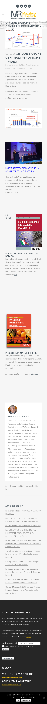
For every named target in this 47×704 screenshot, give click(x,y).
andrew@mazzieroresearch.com (11, 685)
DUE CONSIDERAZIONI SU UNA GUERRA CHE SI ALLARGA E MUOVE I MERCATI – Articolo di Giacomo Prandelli (23, 544)
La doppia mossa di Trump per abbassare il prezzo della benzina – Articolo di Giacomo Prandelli (22, 572)
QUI (15, 275)
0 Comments (19, 68)
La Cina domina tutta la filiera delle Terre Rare (22, 526)
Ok (18, 700)
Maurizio (8, 68)
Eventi (28, 65)
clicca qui (34, 374)
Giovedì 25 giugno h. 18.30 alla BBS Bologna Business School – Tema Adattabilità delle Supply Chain (22, 590)
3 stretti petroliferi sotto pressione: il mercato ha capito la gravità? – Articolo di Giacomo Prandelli (22, 554)
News (34, 65)
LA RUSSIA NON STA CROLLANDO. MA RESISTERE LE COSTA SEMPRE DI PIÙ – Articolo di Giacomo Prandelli (20, 533)
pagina (28, 637)
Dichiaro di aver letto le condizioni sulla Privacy (19, 646)
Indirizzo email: (10, 643)
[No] (44, 698)
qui (20, 192)
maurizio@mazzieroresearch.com (12, 677)
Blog (23, 65)
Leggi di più (26, 700)
